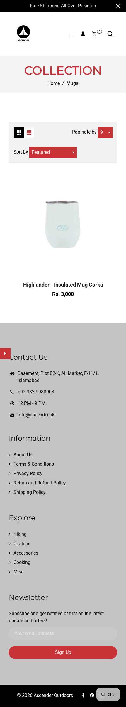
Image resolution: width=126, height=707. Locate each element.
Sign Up (63, 652)
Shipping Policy (29, 492)
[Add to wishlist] (63, 271)
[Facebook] (84, 695)
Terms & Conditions (33, 464)
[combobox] (105, 132)
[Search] (110, 33)
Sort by (21, 152)
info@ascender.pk (36, 415)
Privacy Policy (27, 473)
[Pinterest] (92, 695)
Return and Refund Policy (39, 483)
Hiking (20, 534)
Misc (18, 572)
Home (53, 83)
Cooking (21, 562)
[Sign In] (83, 33)
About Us (22, 454)
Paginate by (84, 132)
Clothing (22, 543)
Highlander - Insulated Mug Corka (63, 285)
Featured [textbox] (41, 152)
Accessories (25, 553)
